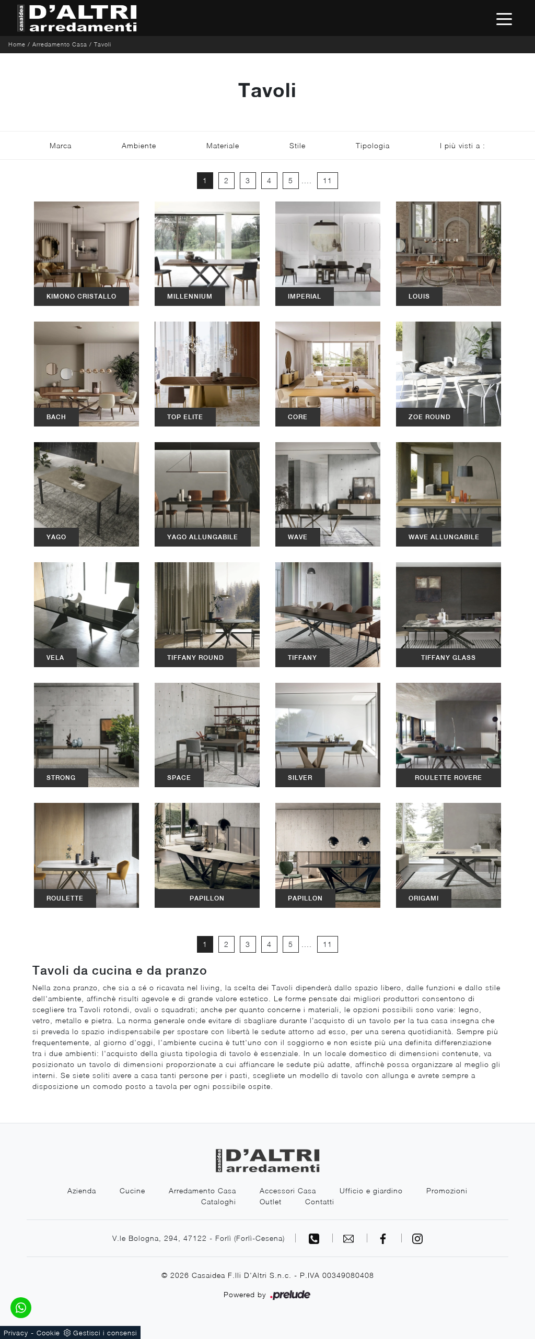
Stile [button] (297, 145)
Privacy (16, 1333)
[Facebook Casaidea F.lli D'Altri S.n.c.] (384, 1238)
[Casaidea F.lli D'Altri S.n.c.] (77, 18)
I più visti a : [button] (462, 145)
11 (327, 180)
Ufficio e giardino (371, 1190)
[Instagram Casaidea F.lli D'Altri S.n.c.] (417, 1238)
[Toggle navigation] (504, 18)
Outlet (271, 1201)
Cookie (48, 1333)
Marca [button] (61, 145)
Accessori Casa (288, 1190)
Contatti (319, 1201)
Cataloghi (218, 1201)
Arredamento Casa (59, 44)
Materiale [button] (222, 145)
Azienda (81, 1190)
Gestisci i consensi (105, 1333)
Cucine (132, 1190)
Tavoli (102, 44)
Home (17, 44)
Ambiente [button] (139, 145)
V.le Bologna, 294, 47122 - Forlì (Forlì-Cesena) (198, 1238)
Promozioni (447, 1190)
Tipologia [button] (373, 145)
